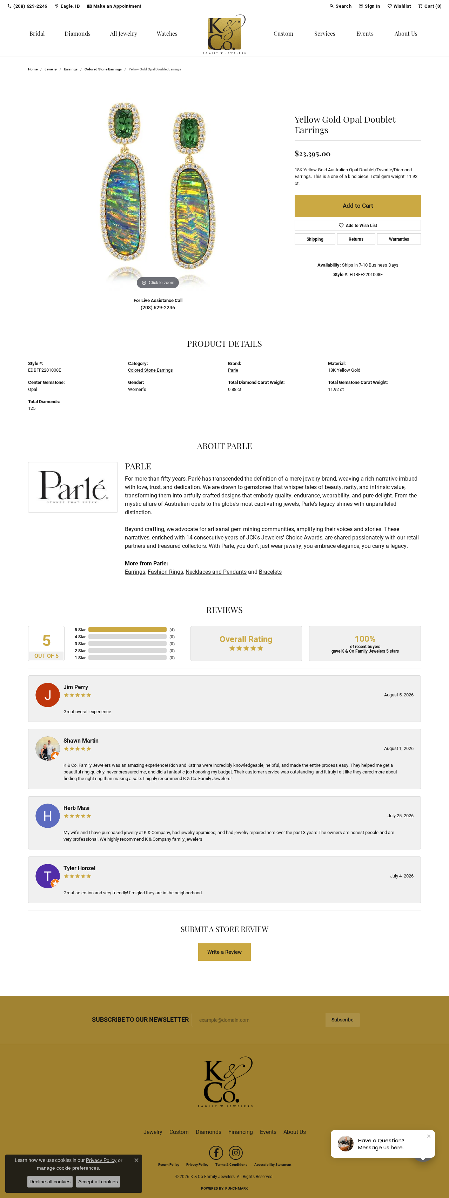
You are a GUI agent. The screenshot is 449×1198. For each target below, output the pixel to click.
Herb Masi (76, 807)
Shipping (315, 239)
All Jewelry (123, 34)
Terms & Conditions (231, 1164)
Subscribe (342, 1020)
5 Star (80, 629)
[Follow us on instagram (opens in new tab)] (236, 1153)
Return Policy (168, 1164)
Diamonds (78, 34)
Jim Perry (75, 686)
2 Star (80, 650)
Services (324, 34)
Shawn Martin (81, 740)
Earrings (71, 69)
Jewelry (152, 1131)
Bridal (37, 34)
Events (365, 34)
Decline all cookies (50, 1181)
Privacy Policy (197, 1164)
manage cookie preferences (68, 1168)
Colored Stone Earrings (103, 69)
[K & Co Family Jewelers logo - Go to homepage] (224, 34)
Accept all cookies (98, 1181)
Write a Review (224, 951)
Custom (283, 34)
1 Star (80, 657)
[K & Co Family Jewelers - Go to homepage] (224, 1083)
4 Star (80, 636)
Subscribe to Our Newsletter (140, 1020)
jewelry (51, 69)
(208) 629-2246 (158, 307)
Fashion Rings (165, 571)
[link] (27, 6)
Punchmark (236, 1188)
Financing (240, 1131)
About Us (406, 34)
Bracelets (270, 571)
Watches (167, 34)
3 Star (80, 643)
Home (33, 69)
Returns (356, 239)
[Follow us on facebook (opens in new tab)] (216, 1153)
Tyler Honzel (79, 868)
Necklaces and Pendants (216, 571)
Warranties (399, 239)
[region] (158, 186)
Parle (233, 370)
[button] (340, 6)
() (172, 629)
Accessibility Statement (272, 1164)
